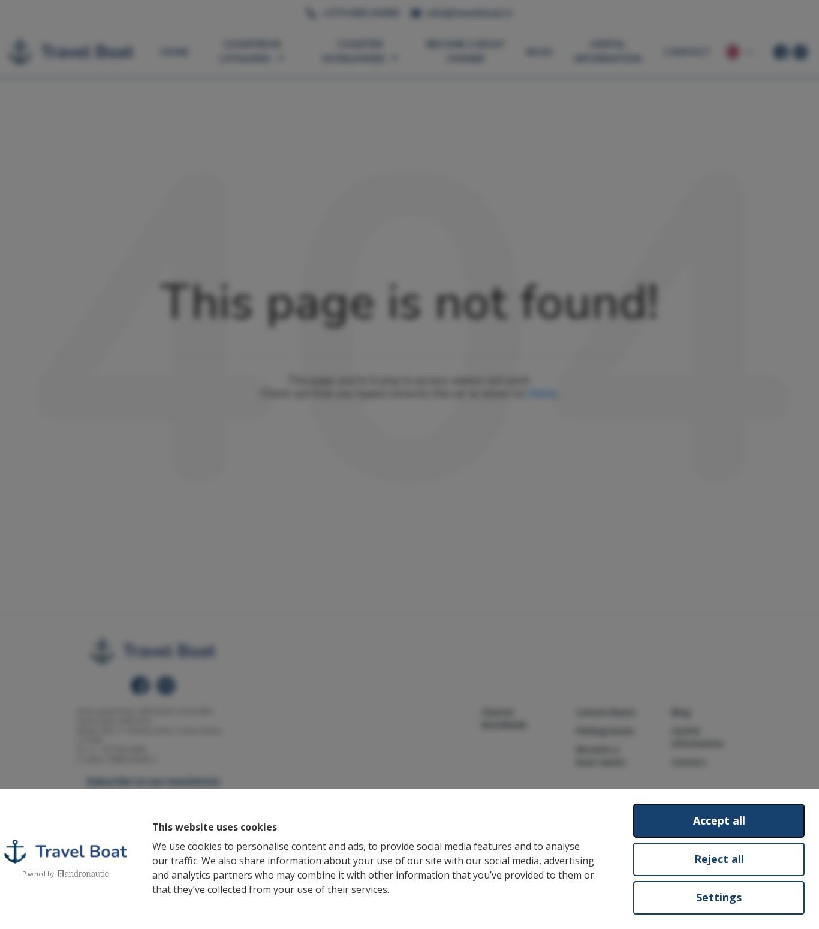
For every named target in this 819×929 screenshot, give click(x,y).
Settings (719, 897)
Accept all (719, 820)
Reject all (719, 859)
